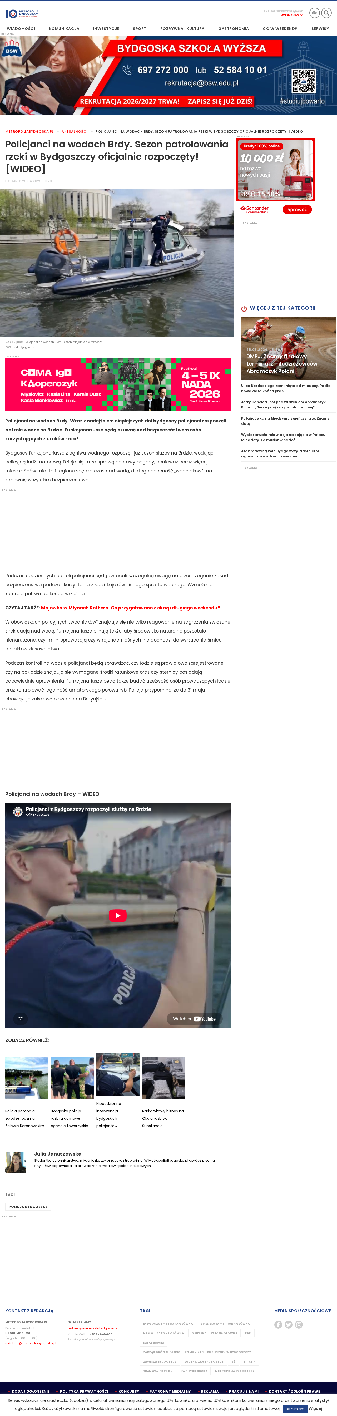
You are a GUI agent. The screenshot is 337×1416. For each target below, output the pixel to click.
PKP (248, 1333)
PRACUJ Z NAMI (244, 1391)
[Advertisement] (115, 529)
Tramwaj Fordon (158, 1371)
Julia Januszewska (58, 1154)
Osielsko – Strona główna (214, 1333)
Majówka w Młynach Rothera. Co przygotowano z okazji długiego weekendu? (130, 608)
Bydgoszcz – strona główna (168, 1324)
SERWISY (320, 28)
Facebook (278, 1325)
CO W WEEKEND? (280, 28)
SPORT (139, 28)
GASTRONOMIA (233, 28)
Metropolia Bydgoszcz (235, 1371)
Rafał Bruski (153, 1343)
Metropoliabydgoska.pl (29, 131)
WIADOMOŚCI (21, 28)
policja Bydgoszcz (28, 1207)
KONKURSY (129, 1391)
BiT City (249, 1362)
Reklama (210, 1391)
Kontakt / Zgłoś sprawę (294, 1391)
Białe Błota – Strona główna (225, 1324)
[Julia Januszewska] (15, 1162)
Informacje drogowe (314, 13)
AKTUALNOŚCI (75, 131)
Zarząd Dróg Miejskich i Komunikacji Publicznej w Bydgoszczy (197, 1352)
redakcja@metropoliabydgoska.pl (30, 1343)
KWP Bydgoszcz (194, 1371)
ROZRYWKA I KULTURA (182, 28)
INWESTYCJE (106, 28)
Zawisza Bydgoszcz (160, 1362)
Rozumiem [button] (295, 1408)
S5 (233, 1362)
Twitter (289, 1325)
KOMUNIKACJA (64, 28)
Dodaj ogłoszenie (31, 1391)
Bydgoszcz (291, 15)
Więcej (315, 1408)
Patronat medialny (170, 1391)
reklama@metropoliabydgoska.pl (92, 1328)
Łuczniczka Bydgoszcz (204, 1362)
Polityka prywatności (84, 1391)
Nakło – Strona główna (163, 1333)
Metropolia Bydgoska (22, 12)
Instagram (299, 1325)
